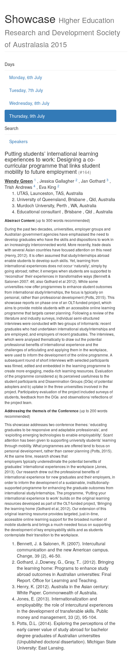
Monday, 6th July (25, 77)
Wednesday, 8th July (29, 103)
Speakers (18, 141)
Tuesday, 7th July (26, 90)
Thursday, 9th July (27, 116)
